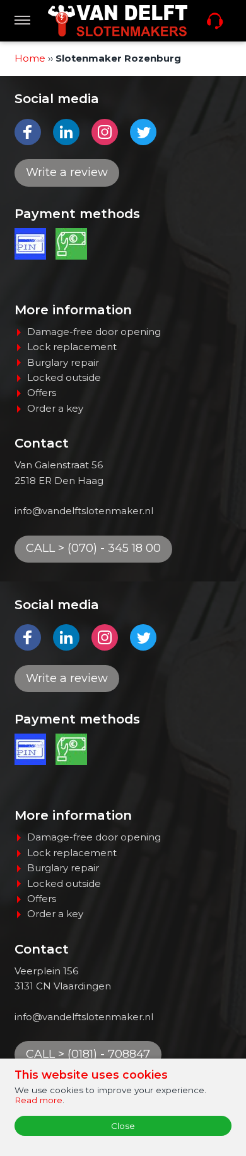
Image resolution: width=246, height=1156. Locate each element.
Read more (38, 1100)
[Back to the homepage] (117, 20)
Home (30, 58)
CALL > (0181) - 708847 (88, 1054)
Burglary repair (63, 362)
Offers (41, 393)
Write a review (67, 172)
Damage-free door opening (94, 332)
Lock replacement (72, 347)
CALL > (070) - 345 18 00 (93, 548)
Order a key (55, 408)
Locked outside (64, 377)
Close (123, 1126)
